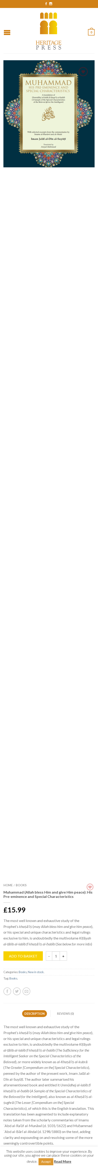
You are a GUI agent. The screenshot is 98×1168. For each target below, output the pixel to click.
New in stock (36, 972)
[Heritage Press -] (49, 30)
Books (21, 885)
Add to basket (23, 956)
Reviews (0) (65, 1013)
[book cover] (49, 113)
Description (34, 1013)
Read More (62, 1161)
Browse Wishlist (83, 71)
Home (8, 885)
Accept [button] (46, 1161)
